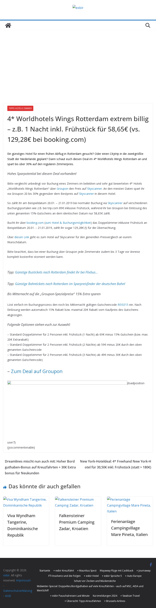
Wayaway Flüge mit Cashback (116, 570)
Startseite (44, 570)
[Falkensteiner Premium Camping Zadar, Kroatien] (78, 499)
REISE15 (123, 305)
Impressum (23, 580)
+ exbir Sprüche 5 (112, 576)
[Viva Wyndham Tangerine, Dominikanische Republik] (26, 499)
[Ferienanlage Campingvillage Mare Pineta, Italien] (130, 499)
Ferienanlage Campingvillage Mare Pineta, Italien (129, 528)
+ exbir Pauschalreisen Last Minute (70, 595)
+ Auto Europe (133, 576)
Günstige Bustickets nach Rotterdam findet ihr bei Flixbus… (56, 272)
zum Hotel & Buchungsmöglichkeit (68, 223)
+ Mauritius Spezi (86, 570)
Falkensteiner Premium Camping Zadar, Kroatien (76, 522)
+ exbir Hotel (91, 576)
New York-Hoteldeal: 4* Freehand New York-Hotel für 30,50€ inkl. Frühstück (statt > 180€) (115, 464)
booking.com (35, 223)
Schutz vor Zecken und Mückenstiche (95, 581)
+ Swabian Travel (130, 595)
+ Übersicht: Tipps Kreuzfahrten (83, 601)
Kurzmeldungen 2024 (105, 595)
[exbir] (8, 25)
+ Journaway (143, 570)
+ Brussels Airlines (114, 601)
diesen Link (21, 237)
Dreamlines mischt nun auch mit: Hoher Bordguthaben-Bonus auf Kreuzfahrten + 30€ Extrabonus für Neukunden (40, 467)
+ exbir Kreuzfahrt (63, 570)
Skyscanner (94, 188)
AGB (8, 596)
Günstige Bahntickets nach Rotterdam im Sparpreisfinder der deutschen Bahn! (70, 284)
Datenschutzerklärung (17, 591)
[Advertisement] (78, 72)
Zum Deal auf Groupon (37, 371)
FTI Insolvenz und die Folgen (64, 576)
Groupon (62, 188)
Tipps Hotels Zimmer (20, 108)
